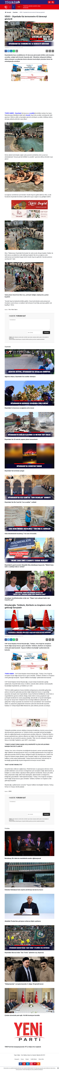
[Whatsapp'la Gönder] (14, 51)
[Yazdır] (17, 51)
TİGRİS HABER (9, 113)
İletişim (27, 1059)
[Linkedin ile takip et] (27, 1063)
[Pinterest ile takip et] (35, 1063)
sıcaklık (31, 113)
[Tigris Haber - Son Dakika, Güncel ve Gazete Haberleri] (12, 2)
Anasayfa (8, 12)
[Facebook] (6, 51)
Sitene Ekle (41, 1059)
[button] (47, 51)
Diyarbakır (15, 12)
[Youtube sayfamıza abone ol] (24, 1063)
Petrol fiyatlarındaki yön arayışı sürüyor (32, 7)
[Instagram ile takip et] (31, 1063)
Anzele (28, 115)
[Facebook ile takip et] (20, 1063)
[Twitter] (8, 51)
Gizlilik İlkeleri (34, 1059)
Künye (22, 1059)
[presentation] (10, 7)
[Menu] (49, 2)
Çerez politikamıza (35, 1069)
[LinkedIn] (11, 51)
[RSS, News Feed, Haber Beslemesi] (38, 1063)
